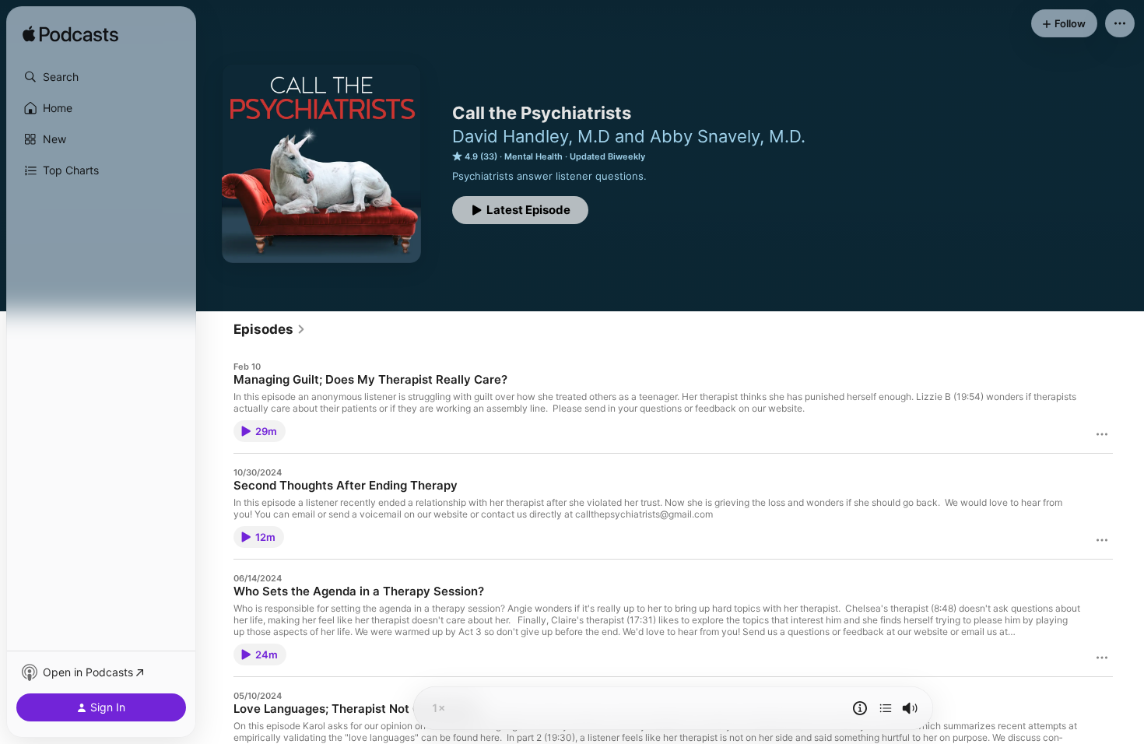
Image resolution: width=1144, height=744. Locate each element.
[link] (269, 329)
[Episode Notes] (860, 708)
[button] (101, 77)
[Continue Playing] (885, 708)
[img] (70, 35)
